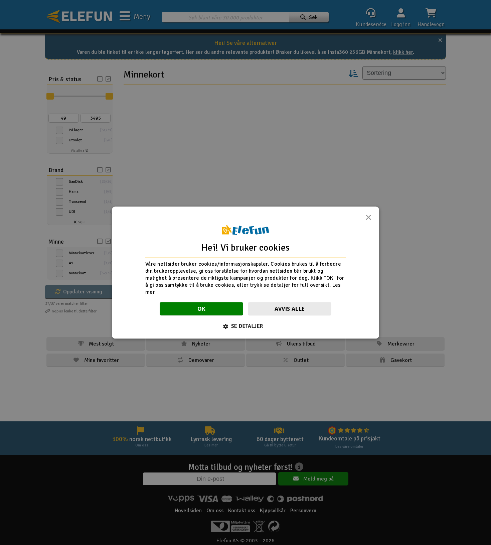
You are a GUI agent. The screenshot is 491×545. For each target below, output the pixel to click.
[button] (245, 326)
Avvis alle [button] (290, 308)
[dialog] (245, 272)
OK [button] (201, 308)
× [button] (368, 219)
